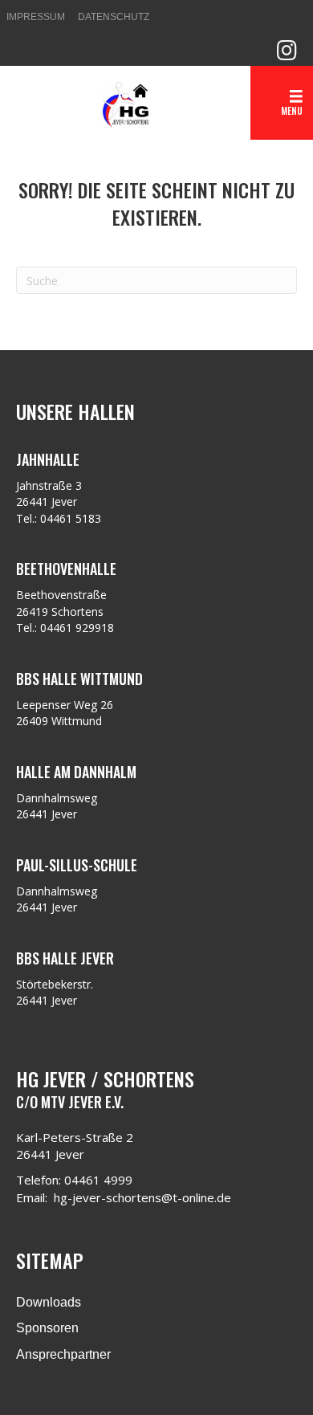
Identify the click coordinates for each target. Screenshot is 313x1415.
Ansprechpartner (63, 1354)
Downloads (48, 1302)
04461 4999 (98, 1180)
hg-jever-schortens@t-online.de (142, 1197)
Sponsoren (47, 1328)
